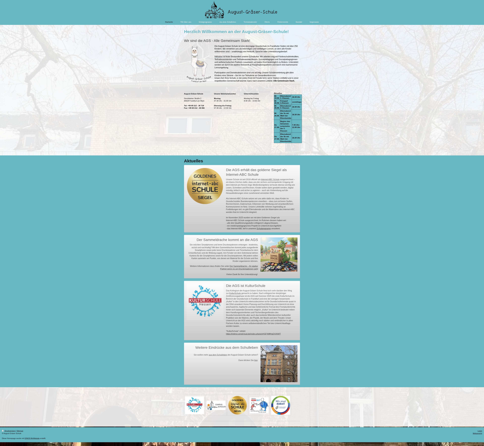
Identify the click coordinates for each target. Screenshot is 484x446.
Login (480, 431)
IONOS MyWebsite (32, 438)
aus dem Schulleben (218, 355)
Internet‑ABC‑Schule (270, 179)
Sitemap (20, 431)
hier (256, 360)
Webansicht (477, 433)
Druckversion (10, 431)
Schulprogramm (264, 228)
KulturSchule (235, 293)
